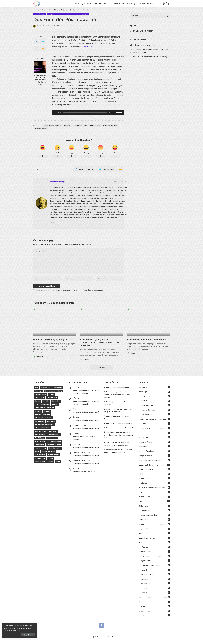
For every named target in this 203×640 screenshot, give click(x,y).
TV (140, 602)
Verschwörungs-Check (149, 515)
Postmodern (145, 584)
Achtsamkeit (45, 387)
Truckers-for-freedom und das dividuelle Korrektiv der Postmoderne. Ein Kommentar (118, 435)
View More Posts (120, 181)
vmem (51, 461)
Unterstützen (100, 637)
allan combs (57, 387)
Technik (142, 597)
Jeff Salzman (39, 421)
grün (36, 404)
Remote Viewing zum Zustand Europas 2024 (84, 437)
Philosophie (143, 520)
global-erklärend (147, 565)
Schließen (27, 635)
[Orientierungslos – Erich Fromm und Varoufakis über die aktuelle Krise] (40, 67)
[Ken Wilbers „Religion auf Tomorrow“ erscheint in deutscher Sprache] (101, 322)
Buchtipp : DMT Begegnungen (144, 45)
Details (20, 631)
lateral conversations (42, 428)
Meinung (142, 492)
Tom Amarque (40, 455)
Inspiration (143, 447)
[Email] (43, 48)
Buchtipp (142, 433)
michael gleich (40, 434)
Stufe (37, 451)
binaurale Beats (40, 394)
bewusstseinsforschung (53, 391)
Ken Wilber (51, 421)
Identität (38, 411)
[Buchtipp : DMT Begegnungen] (54, 322)
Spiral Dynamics (54, 448)
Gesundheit (56, 401)
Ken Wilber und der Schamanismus (147, 339)
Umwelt (142, 606)
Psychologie (143, 533)
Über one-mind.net (85, 637)
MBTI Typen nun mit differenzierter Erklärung (150, 57)
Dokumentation (147, 556)
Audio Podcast (40, 14)
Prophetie (142, 524)
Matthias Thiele (40, 431)
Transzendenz (40, 458)
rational (144, 588)
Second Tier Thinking (147, 538)
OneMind (40, 356)
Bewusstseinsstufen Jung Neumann (153, 419)
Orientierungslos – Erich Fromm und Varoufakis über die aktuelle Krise (40, 79)
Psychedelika (144, 529)
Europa (37, 401)
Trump (50, 458)
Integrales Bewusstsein (56, 14)
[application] (88, 112)
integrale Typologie (146, 451)
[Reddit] (36, 48)
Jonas (133, 353)
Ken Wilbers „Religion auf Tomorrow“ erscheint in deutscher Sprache (100, 342)
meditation (52, 431)
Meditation (143, 483)
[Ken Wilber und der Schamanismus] (148, 322)
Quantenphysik (56, 441)
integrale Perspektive (42, 414)
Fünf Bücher (143, 437)
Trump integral (40, 461)
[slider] (119, 112)
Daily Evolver (39, 398)
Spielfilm (144, 593)
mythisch (144, 579)
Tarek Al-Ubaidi (147, 405)
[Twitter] (43, 41)
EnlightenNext (52, 398)
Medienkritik (143, 479)
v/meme (144, 547)
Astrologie (38, 391)
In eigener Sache (145, 442)
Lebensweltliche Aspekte (148, 465)
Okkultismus (144, 506)
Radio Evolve (95, 125)
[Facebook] (159, 3)
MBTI (141, 474)
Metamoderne (144, 497)
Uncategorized (144, 611)
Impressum (121, 637)
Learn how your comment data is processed (84, 290)
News (69, 14)
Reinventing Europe (54, 445)
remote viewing (40, 448)
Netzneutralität (54, 434)
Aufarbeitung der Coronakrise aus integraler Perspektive (86, 391)
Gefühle (46, 401)
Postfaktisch (39, 438)
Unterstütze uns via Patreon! (142, 31)
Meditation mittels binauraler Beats (152, 488)
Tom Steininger (41, 128)
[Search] (168, 3)
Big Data (142, 424)
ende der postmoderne (53, 125)
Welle (58, 461)
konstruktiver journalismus (44, 424)
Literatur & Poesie (146, 469)
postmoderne (51, 438)
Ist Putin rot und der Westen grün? (86, 412)
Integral (67, 125)
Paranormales (144, 511)
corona (51, 394)
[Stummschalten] (114, 112)
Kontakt (111, 637)
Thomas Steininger (81, 14)
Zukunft (142, 616)
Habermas (45, 404)
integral (144, 570)
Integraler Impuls (145, 456)
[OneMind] (36, 3)
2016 (36, 387)
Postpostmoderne (81, 125)
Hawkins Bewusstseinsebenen (84, 471)
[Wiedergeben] (55, 112)
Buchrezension (144, 428)
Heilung (54, 404)
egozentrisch (146, 561)
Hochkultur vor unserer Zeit (44, 408)
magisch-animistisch (149, 574)
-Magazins (88, 47)
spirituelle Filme (145, 552)
